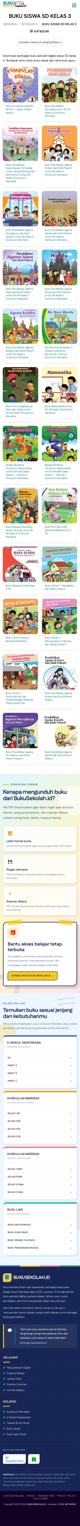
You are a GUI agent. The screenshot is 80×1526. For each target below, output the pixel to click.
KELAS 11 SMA (15, 1192)
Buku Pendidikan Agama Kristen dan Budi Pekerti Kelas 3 (58, 697)
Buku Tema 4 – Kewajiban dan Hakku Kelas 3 (59, 587)
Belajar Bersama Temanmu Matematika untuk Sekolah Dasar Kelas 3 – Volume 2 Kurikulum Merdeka (18, 472)
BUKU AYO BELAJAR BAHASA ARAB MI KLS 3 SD (58, 530)
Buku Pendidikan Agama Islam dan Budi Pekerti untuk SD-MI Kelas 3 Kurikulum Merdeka (19, 294)
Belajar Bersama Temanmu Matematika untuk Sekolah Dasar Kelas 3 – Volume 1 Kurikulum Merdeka (58, 472)
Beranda (10, 24)
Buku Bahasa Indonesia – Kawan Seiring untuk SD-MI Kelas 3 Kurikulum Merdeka (20, 532)
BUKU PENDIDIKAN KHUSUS (23, 1248)
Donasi (30, 1496)
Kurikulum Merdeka (18, 1412)
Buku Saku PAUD (16, 1434)
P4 (9, 1057)
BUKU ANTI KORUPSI (19, 1224)
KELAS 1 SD (14, 1113)
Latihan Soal (14, 1379)
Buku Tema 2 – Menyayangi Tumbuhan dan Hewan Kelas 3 (58, 641)
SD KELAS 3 (29, 24)
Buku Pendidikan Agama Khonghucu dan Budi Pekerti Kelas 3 (19, 755)
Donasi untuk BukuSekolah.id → (32, 975)
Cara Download (13, 1496)
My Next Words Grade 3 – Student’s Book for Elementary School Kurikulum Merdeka (59, 352)
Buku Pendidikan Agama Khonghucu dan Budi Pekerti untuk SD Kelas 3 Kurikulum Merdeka (19, 235)
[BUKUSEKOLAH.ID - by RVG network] (17, 4)
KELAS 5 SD (14, 1136)
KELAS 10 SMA (16, 1184)
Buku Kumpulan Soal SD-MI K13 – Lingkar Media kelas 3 (20, 109)
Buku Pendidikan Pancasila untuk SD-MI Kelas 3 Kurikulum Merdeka (57, 111)
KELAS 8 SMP (15, 1176)
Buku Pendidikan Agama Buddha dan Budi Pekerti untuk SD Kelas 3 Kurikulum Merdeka (20, 352)
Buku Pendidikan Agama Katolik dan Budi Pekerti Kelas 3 (58, 755)
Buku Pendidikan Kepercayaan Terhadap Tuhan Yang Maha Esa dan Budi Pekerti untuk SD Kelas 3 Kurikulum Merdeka (20, 173)
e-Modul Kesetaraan (19, 1417)
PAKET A (12, 1065)
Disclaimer (40, 1498)
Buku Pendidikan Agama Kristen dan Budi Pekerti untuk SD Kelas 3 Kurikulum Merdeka (58, 170)
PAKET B (12, 1073)
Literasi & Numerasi (18, 1423)
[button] (74, 5)
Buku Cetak (13, 1429)
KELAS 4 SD (14, 1129)
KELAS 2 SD (14, 1121)
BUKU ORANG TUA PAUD (21, 1240)
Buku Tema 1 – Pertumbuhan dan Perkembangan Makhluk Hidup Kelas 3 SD (19, 698)
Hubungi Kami (46, 1496)
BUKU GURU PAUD (18, 1232)
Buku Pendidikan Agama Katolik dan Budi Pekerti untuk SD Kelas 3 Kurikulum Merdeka (58, 235)
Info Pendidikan (16, 1390)
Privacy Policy (66, 1496)
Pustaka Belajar (16, 1373)
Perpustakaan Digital (19, 1368)
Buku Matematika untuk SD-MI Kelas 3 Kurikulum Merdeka (59, 410)
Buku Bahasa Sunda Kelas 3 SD (20, 587)
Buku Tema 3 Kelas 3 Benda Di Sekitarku (17, 639)
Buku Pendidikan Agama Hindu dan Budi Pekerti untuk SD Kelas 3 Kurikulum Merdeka (58, 294)
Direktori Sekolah (17, 1384)
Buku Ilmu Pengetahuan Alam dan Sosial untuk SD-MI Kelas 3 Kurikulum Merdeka (19, 411)
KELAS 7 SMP (15, 1169)
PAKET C (12, 1081)
